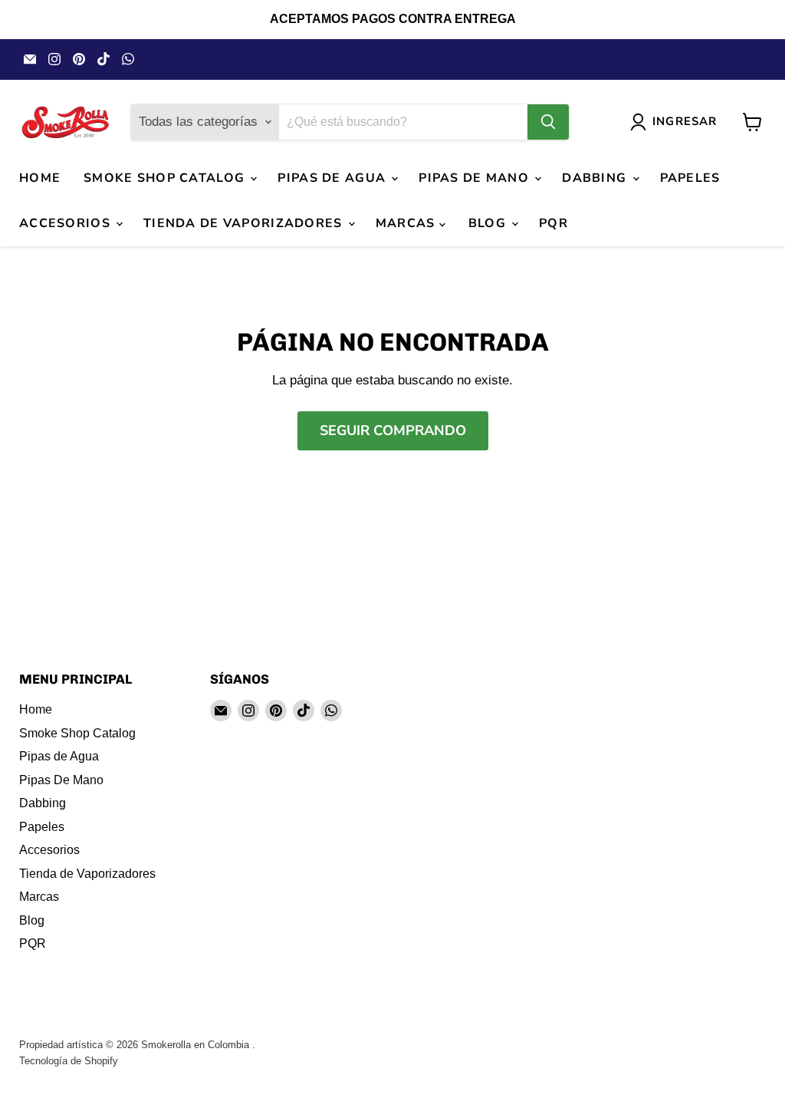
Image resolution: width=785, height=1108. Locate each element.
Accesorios (66, 223)
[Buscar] (548, 122)
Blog (489, 223)
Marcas (407, 223)
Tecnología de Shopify (68, 1061)
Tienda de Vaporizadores (245, 223)
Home (40, 178)
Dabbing (596, 178)
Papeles (690, 178)
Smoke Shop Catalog (166, 178)
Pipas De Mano (476, 178)
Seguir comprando (393, 430)
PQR (553, 223)
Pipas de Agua (333, 178)
